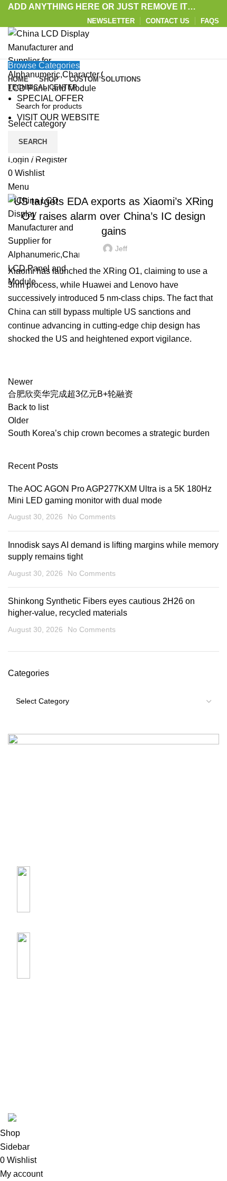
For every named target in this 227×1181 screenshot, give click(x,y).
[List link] (113, 886)
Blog (40, 156)
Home (16, 156)
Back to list (28, 407)
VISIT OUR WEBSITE (58, 117)
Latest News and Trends (114, 175)
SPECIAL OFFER (50, 98)
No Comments (92, 516)
